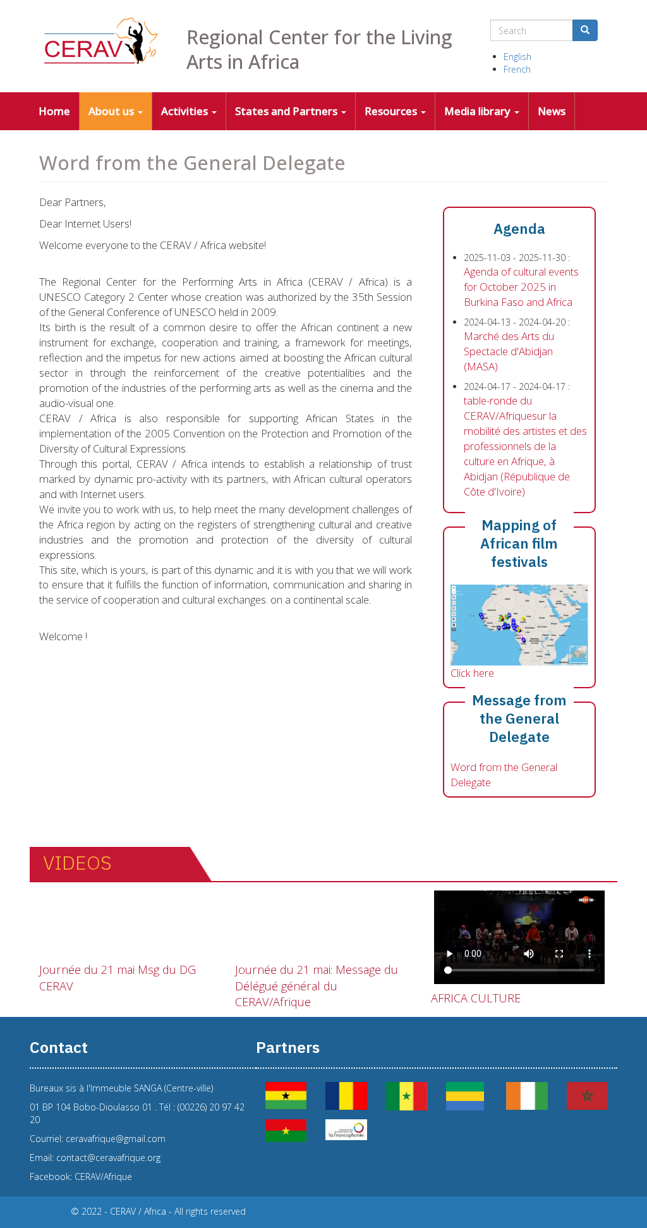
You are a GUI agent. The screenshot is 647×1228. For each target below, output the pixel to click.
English (517, 57)
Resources (392, 111)
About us (112, 111)
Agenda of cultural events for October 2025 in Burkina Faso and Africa (521, 286)
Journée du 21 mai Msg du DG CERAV (117, 977)
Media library (478, 111)
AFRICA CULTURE (476, 998)
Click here (472, 673)
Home (54, 111)
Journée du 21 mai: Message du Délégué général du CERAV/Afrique (316, 985)
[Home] (103, 41)
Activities (185, 111)
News (551, 111)
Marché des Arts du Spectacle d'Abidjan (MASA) (509, 351)
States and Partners (287, 111)
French (517, 69)
